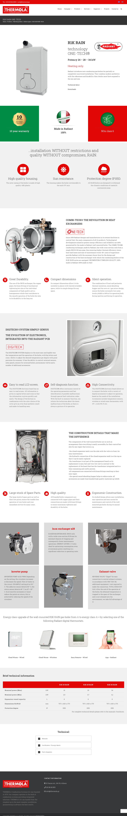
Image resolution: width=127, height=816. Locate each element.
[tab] (63, 738)
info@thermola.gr (24, 2)
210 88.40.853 (50, 787)
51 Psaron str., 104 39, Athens (56, 783)
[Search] (121, 8)
